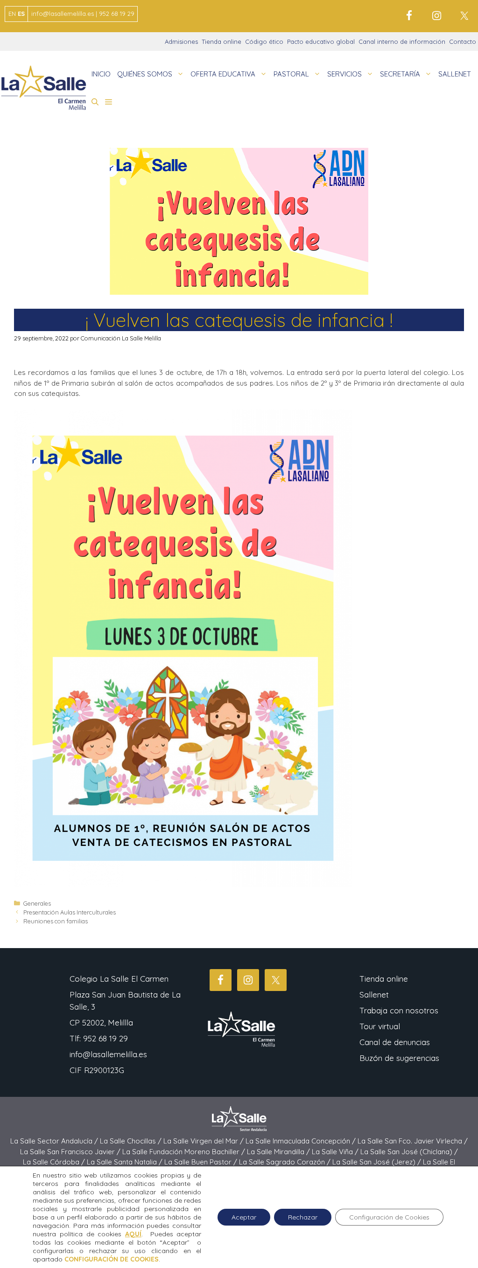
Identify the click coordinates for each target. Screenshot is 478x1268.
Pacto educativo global (321, 41)
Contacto (462, 41)
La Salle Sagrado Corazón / (285, 1161)
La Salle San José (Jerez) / (377, 1161)
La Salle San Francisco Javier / (71, 1151)
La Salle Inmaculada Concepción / (302, 1140)
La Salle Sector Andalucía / (55, 1140)
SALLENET (454, 73)
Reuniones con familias (55, 921)
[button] (95, 102)
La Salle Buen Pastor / (201, 1161)
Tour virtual (379, 1026)
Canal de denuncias (394, 1042)
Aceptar (244, 1217)
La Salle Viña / (336, 1151)
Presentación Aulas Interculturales (69, 912)
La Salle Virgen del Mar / (204, 1140)
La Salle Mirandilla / (279, 1151)
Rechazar (302, 1217)
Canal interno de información (401, 41)
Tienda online (221, 41)
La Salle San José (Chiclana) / (409, 1151)
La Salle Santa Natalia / (125, 1161)
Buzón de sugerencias (399, 1058)
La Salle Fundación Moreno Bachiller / (184, 1151)
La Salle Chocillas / (131, 1140)
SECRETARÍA (400, 73)
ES (21, 13)
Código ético (264, 41)
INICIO (101, 73)
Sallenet (374, 994)
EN (12, 13)
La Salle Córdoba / (55, 1161)
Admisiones (181, 41)
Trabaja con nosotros (398, 1010)
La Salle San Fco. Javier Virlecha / (413, 1140)
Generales (37, 903)
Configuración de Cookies (389, 1217)
